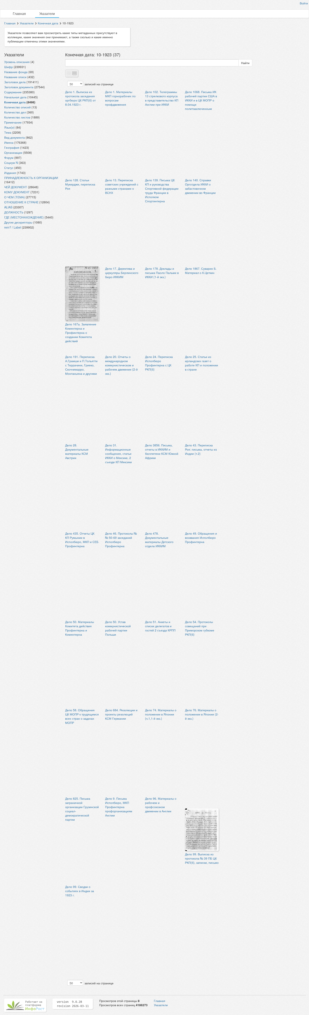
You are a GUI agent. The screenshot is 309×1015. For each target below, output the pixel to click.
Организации (13, 152)
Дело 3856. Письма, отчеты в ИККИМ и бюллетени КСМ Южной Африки (161, 451)
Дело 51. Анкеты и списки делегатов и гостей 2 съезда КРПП (160, 626)
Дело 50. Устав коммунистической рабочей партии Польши (118, 628)
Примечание (13, 122)
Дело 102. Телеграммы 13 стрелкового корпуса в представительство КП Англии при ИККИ (161, 98)
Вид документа (14, 137)
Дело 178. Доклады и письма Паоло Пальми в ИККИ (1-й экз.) (162, 272)
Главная (19, 13)
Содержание (13, 92)
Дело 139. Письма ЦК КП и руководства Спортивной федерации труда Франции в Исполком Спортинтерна (161, 190)
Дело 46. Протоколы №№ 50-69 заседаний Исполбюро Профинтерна (121, 539)
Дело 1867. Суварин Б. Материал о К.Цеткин (201, 270)
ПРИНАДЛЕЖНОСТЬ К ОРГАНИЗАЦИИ (31, 178)
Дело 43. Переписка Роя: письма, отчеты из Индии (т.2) (201, 449)
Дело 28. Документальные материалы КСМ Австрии (76, 451)
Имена (8, 142)
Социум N (11, 162)
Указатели (47, 13)
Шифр (8, 67)
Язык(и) (9, 127)
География (11, 147)
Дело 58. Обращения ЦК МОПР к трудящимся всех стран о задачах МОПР (82, 716)
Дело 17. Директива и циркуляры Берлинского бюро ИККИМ (121, 272)
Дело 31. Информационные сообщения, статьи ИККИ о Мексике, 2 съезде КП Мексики (118, 453)
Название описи (15, 77)
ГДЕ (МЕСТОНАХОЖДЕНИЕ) (24, 217)
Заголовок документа (18, 87)
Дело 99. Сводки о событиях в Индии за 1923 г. (79, 891)
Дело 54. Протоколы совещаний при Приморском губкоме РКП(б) (199, 628)
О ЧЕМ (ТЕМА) (14, 197)
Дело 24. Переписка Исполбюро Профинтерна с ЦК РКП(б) (159, 363)
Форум (8, 157)
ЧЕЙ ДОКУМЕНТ (15, 187)
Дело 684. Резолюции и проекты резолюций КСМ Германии (121, 714)
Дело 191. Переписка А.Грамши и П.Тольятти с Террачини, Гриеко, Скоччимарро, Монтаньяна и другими (81, 365)
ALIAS (8, 207)
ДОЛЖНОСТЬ (13, 212)
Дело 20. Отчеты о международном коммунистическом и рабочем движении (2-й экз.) (121, 365)
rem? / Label (12, 227)
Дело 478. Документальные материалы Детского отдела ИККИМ (159, 539)
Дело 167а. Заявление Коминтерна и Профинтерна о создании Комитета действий (80, 332)
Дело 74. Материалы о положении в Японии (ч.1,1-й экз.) (160, 714)
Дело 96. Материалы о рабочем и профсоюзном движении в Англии (160, 804)
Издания (10, 173)
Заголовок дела (15, 82)
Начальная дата (15, 97)
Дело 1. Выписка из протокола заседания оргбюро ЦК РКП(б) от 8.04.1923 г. (80, 98)
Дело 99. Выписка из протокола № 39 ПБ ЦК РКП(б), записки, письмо (202, 858)
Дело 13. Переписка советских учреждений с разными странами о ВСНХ (121, 186)
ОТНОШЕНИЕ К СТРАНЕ (21, 202)
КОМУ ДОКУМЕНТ (17, 192)
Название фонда (16, 72)
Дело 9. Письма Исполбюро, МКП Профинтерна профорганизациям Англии (118, 806)
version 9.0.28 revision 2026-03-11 (73, 1004)
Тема (7, 132)
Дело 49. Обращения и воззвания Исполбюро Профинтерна (201, 537)
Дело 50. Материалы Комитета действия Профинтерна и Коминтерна (79, 628)
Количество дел (15, 112)
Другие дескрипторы (18, 222)
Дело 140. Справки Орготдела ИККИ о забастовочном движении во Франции (200, 186)
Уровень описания (17, 62)
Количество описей (17, 107)
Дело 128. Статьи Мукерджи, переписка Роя (80, 184)
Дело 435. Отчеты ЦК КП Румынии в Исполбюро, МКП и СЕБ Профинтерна (81, 539)
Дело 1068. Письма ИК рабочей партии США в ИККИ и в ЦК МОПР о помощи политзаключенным (201, 100)
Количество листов (17, 117)
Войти (304, 3)
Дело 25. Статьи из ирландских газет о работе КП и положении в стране (201, 363)
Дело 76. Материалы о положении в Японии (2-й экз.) (202, 714)
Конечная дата (48, 23)
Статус (8, 168)
